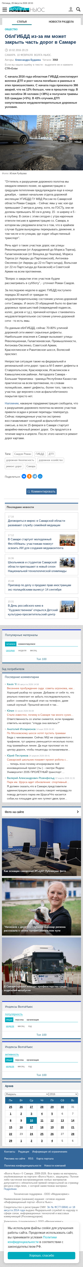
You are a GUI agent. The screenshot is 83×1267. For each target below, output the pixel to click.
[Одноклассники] (29, 476)
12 (52, 1120)
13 (62, 1120)
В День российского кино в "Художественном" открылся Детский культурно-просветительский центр (33, 610)
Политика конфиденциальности (22, 1165)
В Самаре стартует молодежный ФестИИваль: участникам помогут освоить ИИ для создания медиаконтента (35, 544)
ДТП (51, 454)
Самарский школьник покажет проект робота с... (37, 759)
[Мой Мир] (40, 476)
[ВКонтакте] (24, 476)
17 (31, 1127)
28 (41, 1107)
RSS (30, 1158)
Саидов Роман (22, 454)
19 (52, 1127)
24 (31, 1134)
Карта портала (44, 1158)
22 (10, 1134)
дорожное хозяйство (51, 460)
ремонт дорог (14, 466)
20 (62, 1127)
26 (21, 1107)
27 (31, 1107)
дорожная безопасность (20, 460)
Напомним (12, 403)
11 (42, 1120)
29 (52, 1107)
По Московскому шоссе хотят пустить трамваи (36, 733)
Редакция (23, 1151)
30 (62, 1107)
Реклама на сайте (14, 1158)
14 (72, 1120)
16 (21, 1127)
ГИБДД (40, 454)
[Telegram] (34, 476)
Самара (30, 466)
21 (72, 1127)
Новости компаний (55, 1165)
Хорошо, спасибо (41, 1255)
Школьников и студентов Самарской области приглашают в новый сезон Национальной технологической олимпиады (37, 567)
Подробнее (10, 1189)
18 (41, 1127)
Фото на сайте (14, 811)
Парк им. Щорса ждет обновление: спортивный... (38, 782)
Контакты (9, 1151)
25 (10, 1107)
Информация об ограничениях (49, 1151)
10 (31, 1120)
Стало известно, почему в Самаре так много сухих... (40, 714)
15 (10, 1127)
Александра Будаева (28, 59)
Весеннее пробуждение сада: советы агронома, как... (41, 688)
